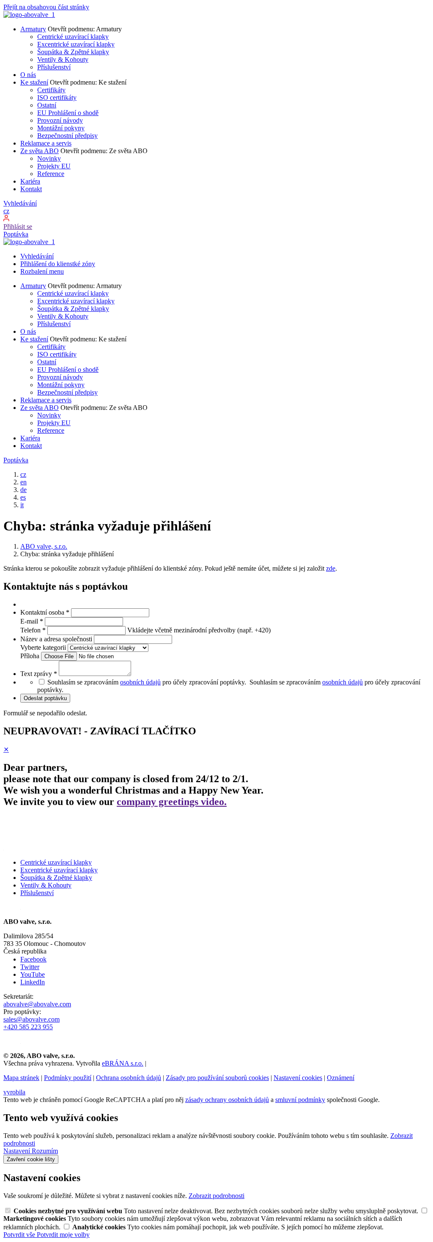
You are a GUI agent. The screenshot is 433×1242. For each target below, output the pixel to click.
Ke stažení (34, 82)
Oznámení (340, 1077)
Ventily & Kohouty (62, 59)
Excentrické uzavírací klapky (76, 44)
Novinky (49, 158)
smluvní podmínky (300, 1099)
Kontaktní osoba (44, 612)
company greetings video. (172, 801)
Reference (50, 173)
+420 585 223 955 (28, 1026)
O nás (28, 74)
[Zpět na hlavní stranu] (29, 14)
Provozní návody (60, 120)
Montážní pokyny (61, 128)
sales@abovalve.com (31, 1019)
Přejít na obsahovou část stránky (46, 7)
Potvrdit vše (20, 1234)
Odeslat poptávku (45, 698)
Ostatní (46, 105)
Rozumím (45, 1150)
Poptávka (15, 234)
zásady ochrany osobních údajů (227, 1099)
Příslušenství (54, 67)
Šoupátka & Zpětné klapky (73, 51)
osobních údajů (140, 682)
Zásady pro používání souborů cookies (217, 1077)
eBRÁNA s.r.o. (122, 1063)
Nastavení (17, 1150)
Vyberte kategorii (44, 647)
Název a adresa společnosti (57, 639)
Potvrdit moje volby (63, 1234)
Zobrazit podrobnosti (216, 1195)
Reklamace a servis (45, 143)
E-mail (31, 621)
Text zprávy (38, 673)
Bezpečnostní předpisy (67, 135)
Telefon (33, 630)
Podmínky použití (67, 1077)
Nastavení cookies (298, 1077)
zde (330, 568)
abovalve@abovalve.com (37, 1004)
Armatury (33, 29)
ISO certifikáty (57, 97)
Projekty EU (54, 166)
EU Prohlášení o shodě (68, 112)
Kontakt (31, 188)
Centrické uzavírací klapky (73, 36)
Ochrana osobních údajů (128, 1077)
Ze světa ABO (39, 150)
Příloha (30, 655)
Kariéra (30, 181)
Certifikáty (51, 89)
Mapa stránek (21, 1077)
